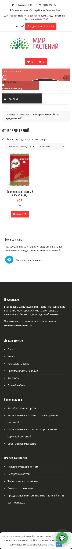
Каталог (14, 98)
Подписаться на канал (28, 260)
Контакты (13, 378)
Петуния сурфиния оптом (23, 466)
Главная (11, 114)
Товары (24, 114)
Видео (11, 356)
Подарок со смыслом (20, 488)
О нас (11, 349)
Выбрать (18, 214)
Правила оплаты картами (23, 370)
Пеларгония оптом (19, 474)
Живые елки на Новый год (23, 481)
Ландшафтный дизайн (41, 26)
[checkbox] (19, 86)
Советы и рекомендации (22, 443)
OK (58, 544)
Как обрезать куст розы (22, 408)
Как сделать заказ (18, 363)
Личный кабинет (17, 385)
